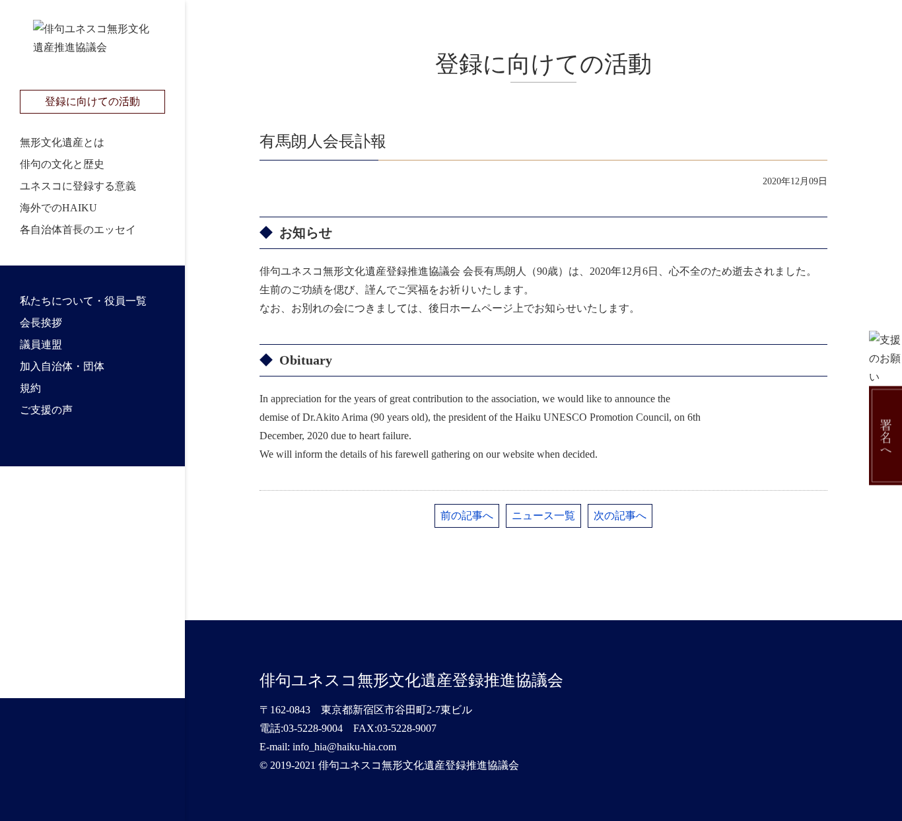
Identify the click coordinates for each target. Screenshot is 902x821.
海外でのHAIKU (58, 207)
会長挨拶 (41, 322)
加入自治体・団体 (62, 366)
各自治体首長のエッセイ (78, 229)
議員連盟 (41, 344)
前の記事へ (466, 515)
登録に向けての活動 (92, 101)
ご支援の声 (46, 409)
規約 (30, 388)
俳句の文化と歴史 (62, 164)
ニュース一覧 (543, 515)
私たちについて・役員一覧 (83, 300)
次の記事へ (620, 515)
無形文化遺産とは (62, 142)
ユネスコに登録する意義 (78, 186)
